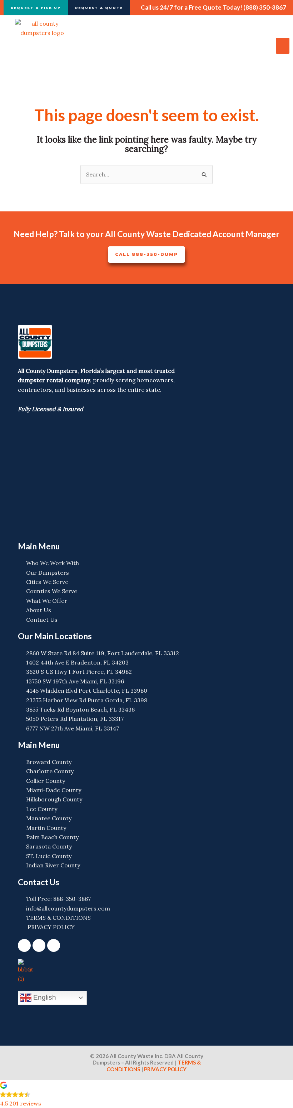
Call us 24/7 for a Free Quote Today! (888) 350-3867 (213, 7)
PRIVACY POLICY (165, 1069)
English (43, 997)
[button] (282, 46)
